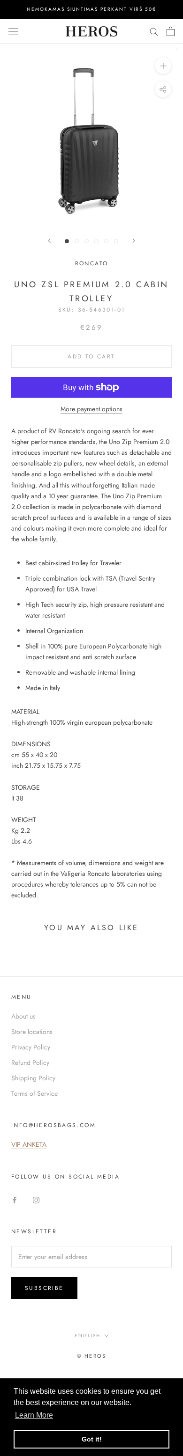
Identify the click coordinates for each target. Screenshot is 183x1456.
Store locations (32, 1031)
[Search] (154, 31)
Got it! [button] (92, 1439)
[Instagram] (36, 1199)
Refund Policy (30, 1062)
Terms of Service (34, 1093)
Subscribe (44, 1288)
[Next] (133, 241)
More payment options (91, 409)
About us (23, 1016)
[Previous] (49, 241)
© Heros (91, 1356)
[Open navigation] (13, 31)
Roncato (91, 263)
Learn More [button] (34, 1415)
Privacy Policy (30, 1047)
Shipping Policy (33, 1078)
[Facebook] (14, 1199)
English (87, 1335)
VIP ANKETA (28, 1144)
